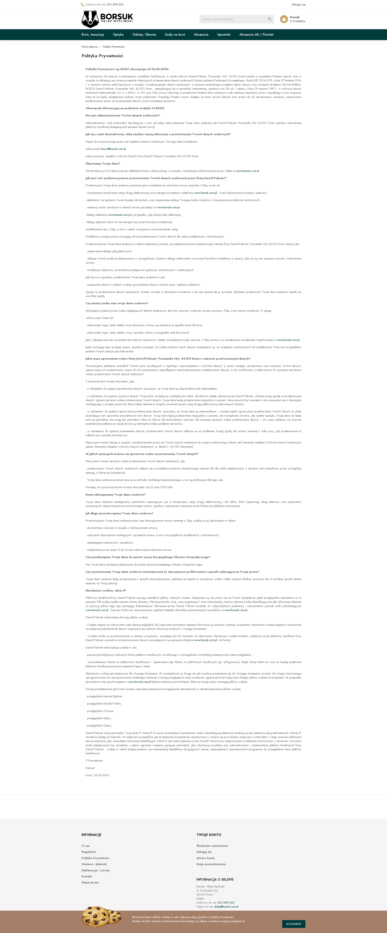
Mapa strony (90, 882)
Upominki (224, 34)
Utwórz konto (206, 858)
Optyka (118, 34)
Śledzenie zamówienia (212, 846)
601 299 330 (115, 4)
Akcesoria (201, 34)
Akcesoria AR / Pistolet (256, 34)
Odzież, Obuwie (144, 34)
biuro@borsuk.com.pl (113, 149)
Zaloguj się (204, 852)
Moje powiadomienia (211, 864)
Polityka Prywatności (95, 858)
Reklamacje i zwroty (95, 870)
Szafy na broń (175, 34)
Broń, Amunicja (93, 34)
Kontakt (87, 876)
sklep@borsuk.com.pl (226, 907)
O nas (85, 846)
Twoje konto (209, 834)
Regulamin (89, 852)
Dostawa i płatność (94, 864)
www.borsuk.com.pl (247, 171)
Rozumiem (293, 924)
